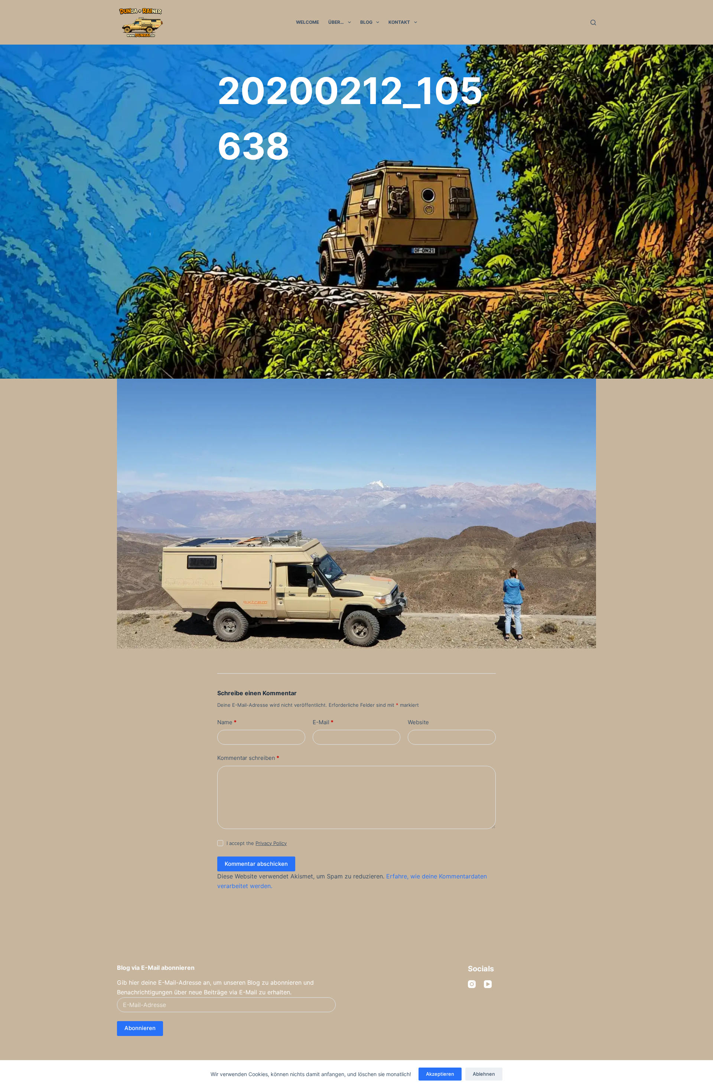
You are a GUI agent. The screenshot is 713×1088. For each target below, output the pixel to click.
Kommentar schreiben (248, 757)
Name (227, 722)
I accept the (257, 843)
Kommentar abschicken (256, 863)
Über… (336, 22)
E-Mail (323, 722)
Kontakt (399, 22)
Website (418, 722)
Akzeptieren (440, 1074)
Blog (366, 22)
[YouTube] (488, 984)
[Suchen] (593, 22)
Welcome (307, 22)
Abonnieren (140, 1028)
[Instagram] (472, 984)
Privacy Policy (271, 843)
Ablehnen (484, 1074)
